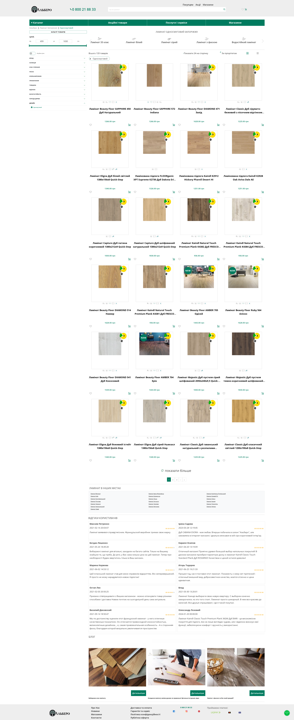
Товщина (32, 85)
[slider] (86, 46)
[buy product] (129, 125)
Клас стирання (34, 67)
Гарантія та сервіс (140, 711)
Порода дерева (34, 99)
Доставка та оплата (141, 707)
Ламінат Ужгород (154, 501)
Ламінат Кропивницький (98, 499)
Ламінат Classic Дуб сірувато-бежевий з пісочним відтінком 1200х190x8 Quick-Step (243, 112)
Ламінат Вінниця (95, 494)
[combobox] (167, 9)
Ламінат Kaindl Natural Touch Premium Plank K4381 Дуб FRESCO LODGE (154, 314)
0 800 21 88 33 (186, 707)
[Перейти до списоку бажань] (243, 9)
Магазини (208, 4)
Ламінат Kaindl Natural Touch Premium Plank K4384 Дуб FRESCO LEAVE (243, 246)
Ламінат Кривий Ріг (212, 496)
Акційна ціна (40, 53)
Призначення (34, 81)
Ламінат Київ (94, 496)
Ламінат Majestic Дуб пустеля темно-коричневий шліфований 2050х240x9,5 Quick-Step (243, 381)
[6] (110, 75)
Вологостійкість (35, 94)
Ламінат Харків (211, 501)
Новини (95, 711)
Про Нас (95, 707)
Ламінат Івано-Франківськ (156, 494)
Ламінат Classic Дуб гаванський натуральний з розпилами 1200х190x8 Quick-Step (199, 448)
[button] (103, 102)
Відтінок (32, 90)
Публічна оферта (140, 717)
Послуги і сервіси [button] (176, 22)
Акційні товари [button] (117, 22)
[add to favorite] (90, 125)
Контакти (96, 717)
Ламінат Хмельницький (97, 506)
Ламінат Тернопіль (212, 504)
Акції (198, 4)
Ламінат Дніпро (211, 506)
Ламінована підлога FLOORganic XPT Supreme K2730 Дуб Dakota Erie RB (154, 179)
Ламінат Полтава (96, 501)
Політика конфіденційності (145, 714)
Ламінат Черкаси (96, 504)
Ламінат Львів (95, 509)
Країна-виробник (35, 76)
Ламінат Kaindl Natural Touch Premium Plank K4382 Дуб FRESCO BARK (199, 246)
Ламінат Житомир (154, 506)
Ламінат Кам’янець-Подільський (216, 494)
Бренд (31, 58)
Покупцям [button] (188, 4)
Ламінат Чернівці (154, 504)
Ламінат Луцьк (153, 499)
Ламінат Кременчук (154, 496)
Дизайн (32, 103)
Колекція (32, 63)
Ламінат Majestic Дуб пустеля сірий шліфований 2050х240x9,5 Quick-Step (199, 381)
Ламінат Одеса (211, 499)
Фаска (31, 72)
